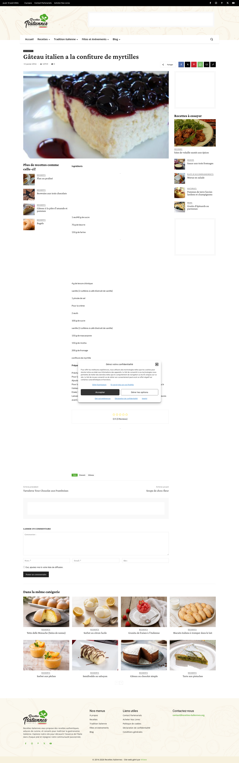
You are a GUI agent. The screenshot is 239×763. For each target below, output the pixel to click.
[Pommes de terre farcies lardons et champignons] (179, 192)
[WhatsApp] (200, 64)
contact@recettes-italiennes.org (188, 715)
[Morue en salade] (179, 178)
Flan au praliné (45, 178)
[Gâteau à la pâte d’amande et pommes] (29, 209)
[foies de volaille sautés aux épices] (195, 133)
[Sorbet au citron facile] (95, 612)
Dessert (82, 475)
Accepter (100, 392)
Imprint (144, 398)
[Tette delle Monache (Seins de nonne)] (46, 612)
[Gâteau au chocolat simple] (144, 655)
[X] (228, 3)
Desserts (28, 51)
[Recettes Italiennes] (56, 20)
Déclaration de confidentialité (126, 398)
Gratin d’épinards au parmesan (198, 207)
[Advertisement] (151, 19)
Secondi (178, 149)
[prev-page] (117, 683)
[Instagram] (216, 3)
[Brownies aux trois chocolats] (29, 194)
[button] (156, 364)
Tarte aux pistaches (193, 676)
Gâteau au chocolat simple (144, 676)
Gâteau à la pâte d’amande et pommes (52, 209)
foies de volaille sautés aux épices (191, 152)
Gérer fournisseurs (99, 385)
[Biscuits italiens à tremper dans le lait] (193, 612)
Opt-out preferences (103, 398)
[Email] (206, 64)
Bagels (40, 223)
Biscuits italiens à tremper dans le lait (192, 632)
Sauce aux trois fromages (200, 163)
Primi (189, 202)
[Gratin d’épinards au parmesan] (179, 207)
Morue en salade (195, 177)
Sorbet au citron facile (95, 632)
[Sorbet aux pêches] (46, 655)
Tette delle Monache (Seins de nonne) (46, 632)
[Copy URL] (213, 64)
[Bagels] (29, 224)
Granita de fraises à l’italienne (144, 632)
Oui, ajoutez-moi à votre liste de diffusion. (44, 567)
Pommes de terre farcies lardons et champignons (199, 193)
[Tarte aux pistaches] (193, 655)
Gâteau (91, 475)
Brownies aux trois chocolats (52, 193)
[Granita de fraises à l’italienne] (144, 612)
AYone (144, 759)
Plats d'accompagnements (200, 174)
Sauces (190, 160)
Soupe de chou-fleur (157, 490)
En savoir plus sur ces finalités (122, 385)
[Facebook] (210, 3)
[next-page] (121, 683)
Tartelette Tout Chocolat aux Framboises (45, 490)
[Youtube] (233, 3)
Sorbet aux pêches (46, 676)
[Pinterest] (222, 3)
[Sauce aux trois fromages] (179, 164)
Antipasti (192, 188)
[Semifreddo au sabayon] (95, 655)
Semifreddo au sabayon (95, 676)
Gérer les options (139, 392)
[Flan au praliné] (29, 179)
